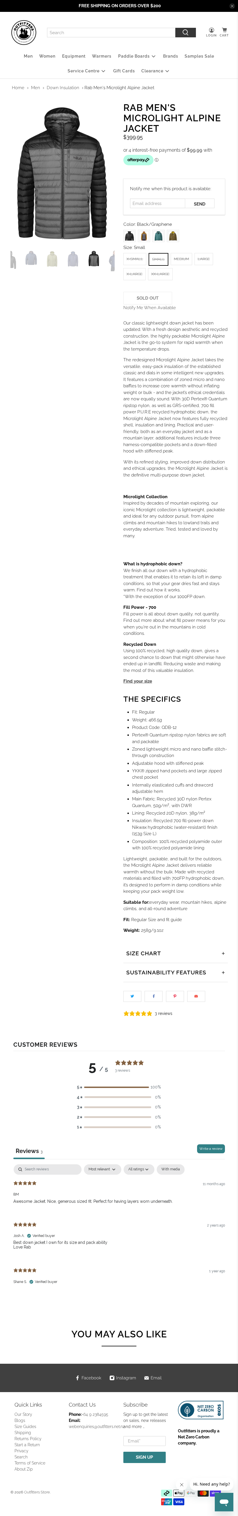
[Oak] (173, 236)
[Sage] (158, 236)
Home (18, 87)
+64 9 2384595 (95, 1414)
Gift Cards (124, 71)
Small (158, 259)
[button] (119, 1087)
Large (204, 259)
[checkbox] (171, 1169)
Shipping (23, 1432)
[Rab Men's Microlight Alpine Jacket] (62, 173)
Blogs (20, 1420)
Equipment (74, 56)
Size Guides (25, 1426)
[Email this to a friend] (196, 996)
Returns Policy (28, 1438)
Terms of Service (30, 1463)
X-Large (135, 274)
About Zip (24, 1469)
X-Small (135, 259)
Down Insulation (63, 87)
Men (28, 56)
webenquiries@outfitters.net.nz (97, 1426)
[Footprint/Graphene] (144, 236)
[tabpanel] (119, 1229)
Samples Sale (199, 56)
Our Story (23, 1414)
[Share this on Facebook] (154, 996)
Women (47, 56)
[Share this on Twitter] (132, 996)
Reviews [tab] (29, 1150)
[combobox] (111, 33)
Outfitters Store (37, 1492)
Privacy (21, 1451)
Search (21, 1457)
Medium (181, 259)
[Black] (129, 236)
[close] (232, 6)
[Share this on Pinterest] (175, 996)
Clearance (152, 71)
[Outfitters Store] (23, 33)
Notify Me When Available (149, 307)
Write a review (211, 1149)
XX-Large (160, 274)
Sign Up (144, 1457)
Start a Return (27, 1444)
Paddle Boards (134, 56)
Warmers (101, 56)
